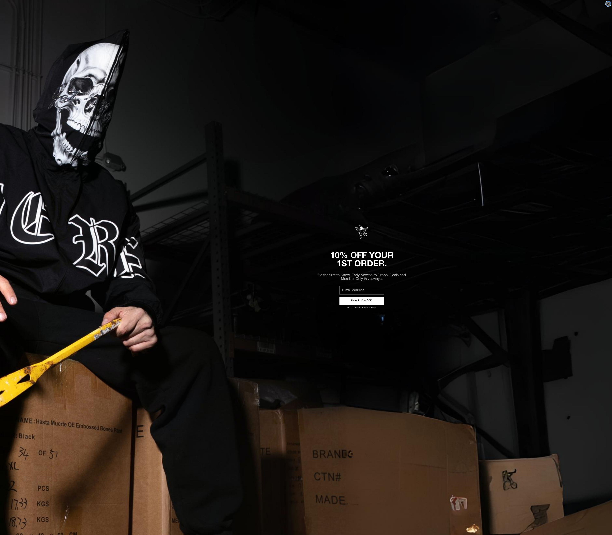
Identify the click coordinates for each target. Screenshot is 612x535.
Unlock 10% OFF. (361, 300)
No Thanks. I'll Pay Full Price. (362, 308)
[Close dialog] (608, 3)
